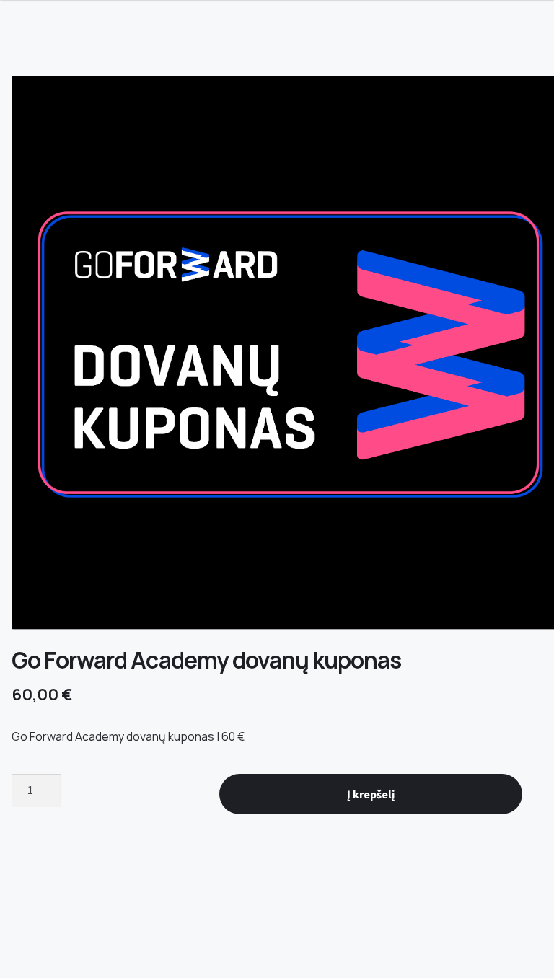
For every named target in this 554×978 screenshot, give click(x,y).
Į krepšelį (371, 794)
